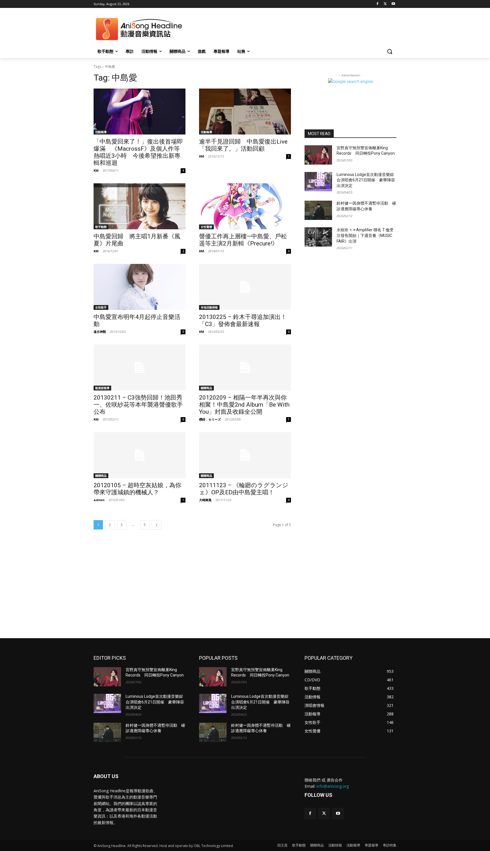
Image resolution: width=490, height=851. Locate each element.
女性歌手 (101, 307)
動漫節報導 (102, 388)
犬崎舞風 (205, 500)
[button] (389, 51)
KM (96, 170)
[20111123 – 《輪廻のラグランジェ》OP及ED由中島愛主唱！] (245, 455)
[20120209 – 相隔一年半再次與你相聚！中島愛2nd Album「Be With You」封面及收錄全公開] (245, 367)
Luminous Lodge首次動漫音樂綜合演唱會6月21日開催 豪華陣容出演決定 (366, 180)
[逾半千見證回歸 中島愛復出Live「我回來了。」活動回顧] (245, 112)
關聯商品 (206, 388)
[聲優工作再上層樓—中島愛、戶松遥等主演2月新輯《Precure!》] (245, 206)
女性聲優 (206, 227)
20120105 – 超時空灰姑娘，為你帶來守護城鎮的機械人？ (137, 489)
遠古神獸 (100, 331)
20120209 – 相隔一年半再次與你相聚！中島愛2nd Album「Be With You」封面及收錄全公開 (244, 404)
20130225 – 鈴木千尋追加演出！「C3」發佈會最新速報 (243, 320)
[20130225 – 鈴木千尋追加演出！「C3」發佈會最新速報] (245, 287)
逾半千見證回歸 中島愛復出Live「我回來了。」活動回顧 (243, 145)
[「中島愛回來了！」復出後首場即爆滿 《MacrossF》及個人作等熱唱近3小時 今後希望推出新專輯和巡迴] (139, 112)
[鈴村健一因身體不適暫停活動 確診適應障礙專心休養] (318, 210)
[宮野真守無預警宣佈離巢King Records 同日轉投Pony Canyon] (318, 155)
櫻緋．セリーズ (210, 419)
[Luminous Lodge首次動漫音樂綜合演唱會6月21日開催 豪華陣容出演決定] (318, 181)
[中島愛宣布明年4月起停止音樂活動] (139, 287)
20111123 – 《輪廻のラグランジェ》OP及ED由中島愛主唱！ (243, 489)
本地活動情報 (209, 307)
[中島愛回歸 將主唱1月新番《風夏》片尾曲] (139, 206)
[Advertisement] (245, 595)
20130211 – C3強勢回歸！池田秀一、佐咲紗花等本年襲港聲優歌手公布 (138, 404)
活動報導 (101, 132)
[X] (385, 4)
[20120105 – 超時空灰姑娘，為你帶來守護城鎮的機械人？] (139, 455)
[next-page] (156, 524)
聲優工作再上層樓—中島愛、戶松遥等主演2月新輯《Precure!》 (243, 240)
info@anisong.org (332, 786)
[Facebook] (377, 4)
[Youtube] (393, 4)
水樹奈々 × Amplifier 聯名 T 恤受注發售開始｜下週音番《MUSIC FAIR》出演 (365, 235)
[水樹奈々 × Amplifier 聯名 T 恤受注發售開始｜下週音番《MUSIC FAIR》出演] (318, 237)
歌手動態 (101, 227)
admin (99, 500)
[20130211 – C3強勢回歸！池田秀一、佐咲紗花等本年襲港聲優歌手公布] (139, 367)
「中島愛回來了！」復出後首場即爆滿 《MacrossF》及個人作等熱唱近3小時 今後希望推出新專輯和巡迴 (138, 152)
